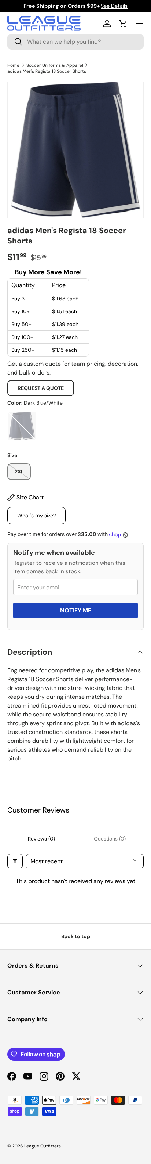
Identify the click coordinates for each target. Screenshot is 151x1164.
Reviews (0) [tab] (41, 838)
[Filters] (15, 861)
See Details (114, 6)
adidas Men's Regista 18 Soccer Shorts (46, 71)
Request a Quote (41, 388)
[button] (123, 23)
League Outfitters (42, 1146)
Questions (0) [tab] (110, 838)
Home (13, 65)
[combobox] (75, 42)
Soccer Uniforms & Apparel (54, 65)
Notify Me (75, 610)
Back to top (75, 936)
